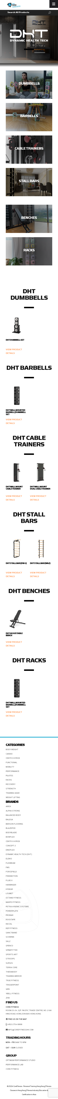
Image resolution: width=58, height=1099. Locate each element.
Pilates (9, 776)
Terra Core (11, 967)
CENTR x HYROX (13, 758)
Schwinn (10, 937)
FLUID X (9, 880)
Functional (11, 763)
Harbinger (11, 885)
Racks (9, 780)
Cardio (9, 754)
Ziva (8, 998)
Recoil (9, 924)
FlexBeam (10, 863)
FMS (8, 867)
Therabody (11, 972)
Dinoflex (10, 850)
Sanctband (11, 933)
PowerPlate (12, 911)
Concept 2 (11, 846)
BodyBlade (11, 833)
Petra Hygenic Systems (17, 907)
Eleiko (9, 859)
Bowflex (10, 837)
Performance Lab (14, 1065)
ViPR (8, 989)
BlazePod (10, 828)
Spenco (9, 946)
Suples (9, 963)
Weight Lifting (13, 797)
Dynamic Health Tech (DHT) (19, 854)
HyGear (9, 889)
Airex (8, 806)
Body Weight (12, 750)
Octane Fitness (13, 898)
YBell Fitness (12, 994)
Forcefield (11, 872)
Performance (12, 771)
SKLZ (8, 941)
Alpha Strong (13, 811)
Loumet (9, 893)
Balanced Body (13, 815)
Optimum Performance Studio (20, 1060)
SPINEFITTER (11, 950)
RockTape (10, 920)
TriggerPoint (12, 985)
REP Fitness (11, 928)
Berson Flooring (14, 824)
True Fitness (12, 980)
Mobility (10, 767)
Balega (9, 820)
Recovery (10, 784)
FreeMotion (12, 876)
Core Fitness (12, 1069)
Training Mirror (14, 976)
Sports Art (12, 954)
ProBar (9, 915)
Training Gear (13, 793)
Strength (11, 789)
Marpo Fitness (13, 902)
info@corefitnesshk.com (20, 1030)
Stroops (10, 959)
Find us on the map (17, 1019)
